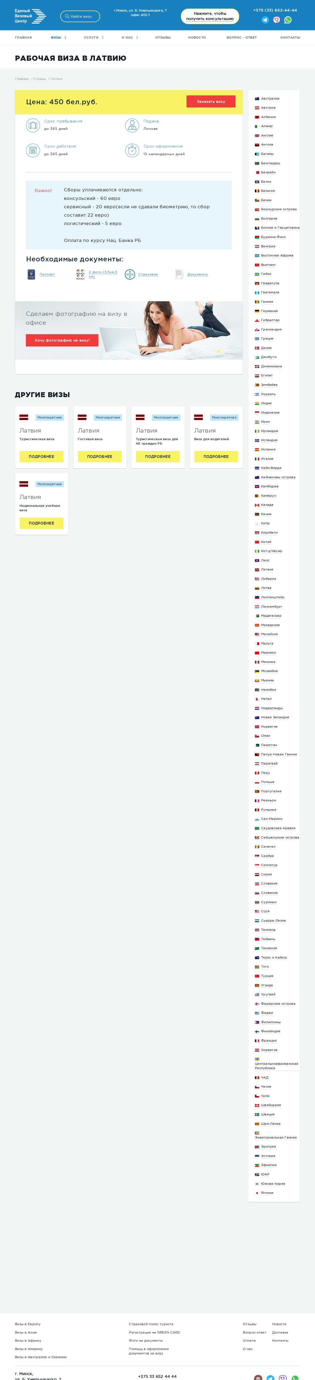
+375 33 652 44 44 (157, 1376)
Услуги (92, 37)
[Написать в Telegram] (265, 20)
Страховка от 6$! (52, 349)
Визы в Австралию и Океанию (41, 1357)
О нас (128, 37)
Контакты (290, 37)
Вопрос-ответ (255, 1332)
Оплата (249, 1340)
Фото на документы (146, 1340)
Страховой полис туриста (151, 1324)
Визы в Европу (28, 1324)
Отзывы (163, 37)
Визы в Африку (28, 1340)
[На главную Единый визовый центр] (30, 16)
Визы (56, 37)
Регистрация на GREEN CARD (154, 1332)
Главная (23, 37)
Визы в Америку (29, 1349)
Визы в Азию (26, 1332)
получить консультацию (210, 16)
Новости (197, 37)
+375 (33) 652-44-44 (275, 10)
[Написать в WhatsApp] (288, 20)
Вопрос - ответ (242, 37)
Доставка (280, 1332)
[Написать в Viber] (276, 20)
